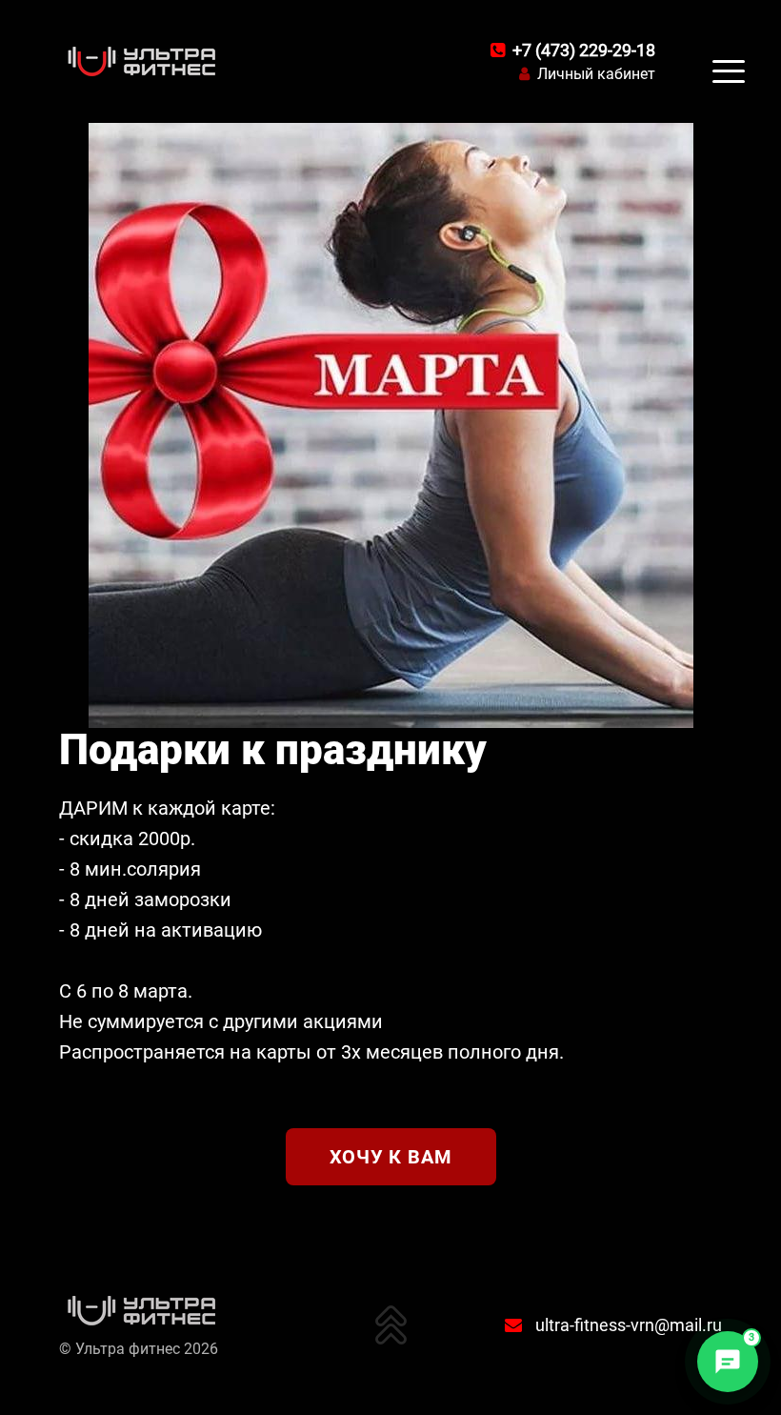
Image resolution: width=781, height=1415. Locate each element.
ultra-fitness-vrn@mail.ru (628, 1325)
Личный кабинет (596, 74)
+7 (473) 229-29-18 (583, 50)
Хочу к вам (391, 1156)
